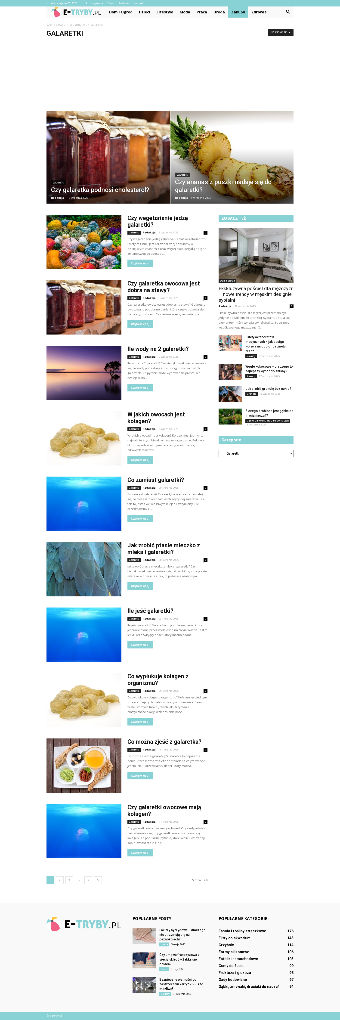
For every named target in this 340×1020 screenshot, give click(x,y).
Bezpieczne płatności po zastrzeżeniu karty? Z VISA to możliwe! (181, 984)
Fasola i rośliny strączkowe (242, 931)
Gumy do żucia (231, 966)
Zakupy (238, 12)
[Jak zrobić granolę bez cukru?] (230, 394)
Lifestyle (165, 12)
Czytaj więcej (140, 263)
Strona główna (94, 3)
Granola (251, 393)
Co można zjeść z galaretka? (164, 741)
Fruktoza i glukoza (235, 972)
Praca (202, 12)
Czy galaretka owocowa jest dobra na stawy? (163, 287)
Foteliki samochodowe (238, 959)
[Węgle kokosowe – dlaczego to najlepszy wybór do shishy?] (230, 372)
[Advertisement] (170, 76)
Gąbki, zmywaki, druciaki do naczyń (268, 420)
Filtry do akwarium (234, 938)
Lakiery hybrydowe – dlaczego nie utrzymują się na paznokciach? (182, 934)
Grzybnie (226, 945)
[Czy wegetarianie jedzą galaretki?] (83, 242)
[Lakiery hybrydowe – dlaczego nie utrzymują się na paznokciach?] (144, 936)
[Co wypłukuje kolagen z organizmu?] (83, 700)
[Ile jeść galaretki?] (83, 635)
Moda (185, 12)
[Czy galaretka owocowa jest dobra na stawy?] (83, 307)
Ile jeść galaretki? (150, 611)
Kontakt (138, 3)
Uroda (219, 12)
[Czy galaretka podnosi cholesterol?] (108, 160)
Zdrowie (259, 12)
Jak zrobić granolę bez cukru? (268, 389)
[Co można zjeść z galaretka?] (83, 765)
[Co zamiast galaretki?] (83, 504)
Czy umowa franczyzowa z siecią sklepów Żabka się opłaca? (179, 959)
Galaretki (59, 182)
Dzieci (144, 12)
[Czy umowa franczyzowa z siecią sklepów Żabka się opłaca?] (144, 960)
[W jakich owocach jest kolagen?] (83, 438)
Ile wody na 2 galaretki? (158, 349)
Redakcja (57, 197)
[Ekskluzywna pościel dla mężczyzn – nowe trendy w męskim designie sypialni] (256, 255)
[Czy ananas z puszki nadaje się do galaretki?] (232, 161)
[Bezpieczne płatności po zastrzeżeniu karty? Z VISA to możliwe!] (144, 985)
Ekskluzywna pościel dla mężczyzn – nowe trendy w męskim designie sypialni (256, 294)
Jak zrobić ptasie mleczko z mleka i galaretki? (163, 548)
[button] (288, 12)
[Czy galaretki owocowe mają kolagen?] (83, 831)
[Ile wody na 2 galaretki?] (83, 373)
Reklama (124, 3)
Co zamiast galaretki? (155, 480)
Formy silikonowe (234, 952)
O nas (110, 3)
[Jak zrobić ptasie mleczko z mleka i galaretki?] (83, 569)
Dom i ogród (121, 12)
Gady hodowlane (233, 979)
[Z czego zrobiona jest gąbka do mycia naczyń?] (230, 417)
